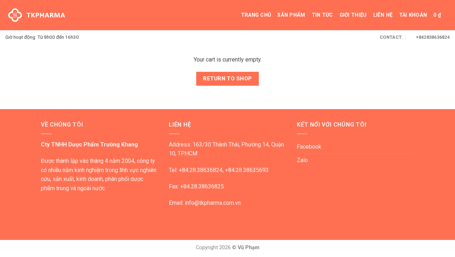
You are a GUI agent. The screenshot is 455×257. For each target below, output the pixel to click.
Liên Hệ (383, 15)
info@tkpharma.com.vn (213, 202)
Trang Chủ (256, 15)
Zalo (302, 160)
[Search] (231, 15)
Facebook (309, 146)
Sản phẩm (291, 15)
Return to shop (227, 78)
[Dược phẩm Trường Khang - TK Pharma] (36, 15)
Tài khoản (413, 15)
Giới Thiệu (353, 15)
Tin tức (322, 15)
